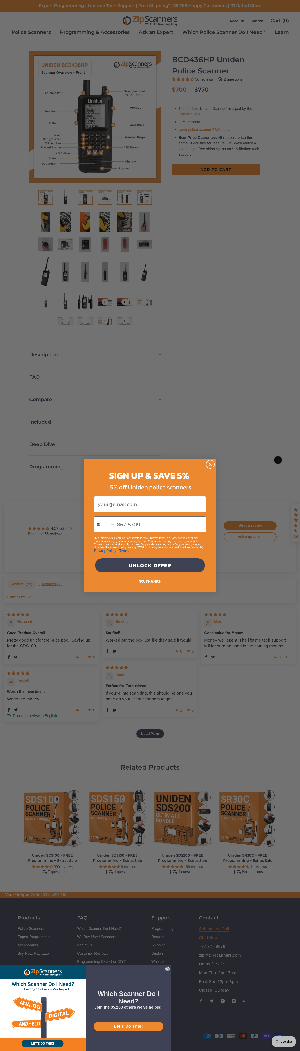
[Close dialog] (210, 464)
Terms (124, 551)
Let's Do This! (128, 1026)
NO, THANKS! (150, 581)
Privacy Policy (105, 551)
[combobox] (104, 524)
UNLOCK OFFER (150, 565)
